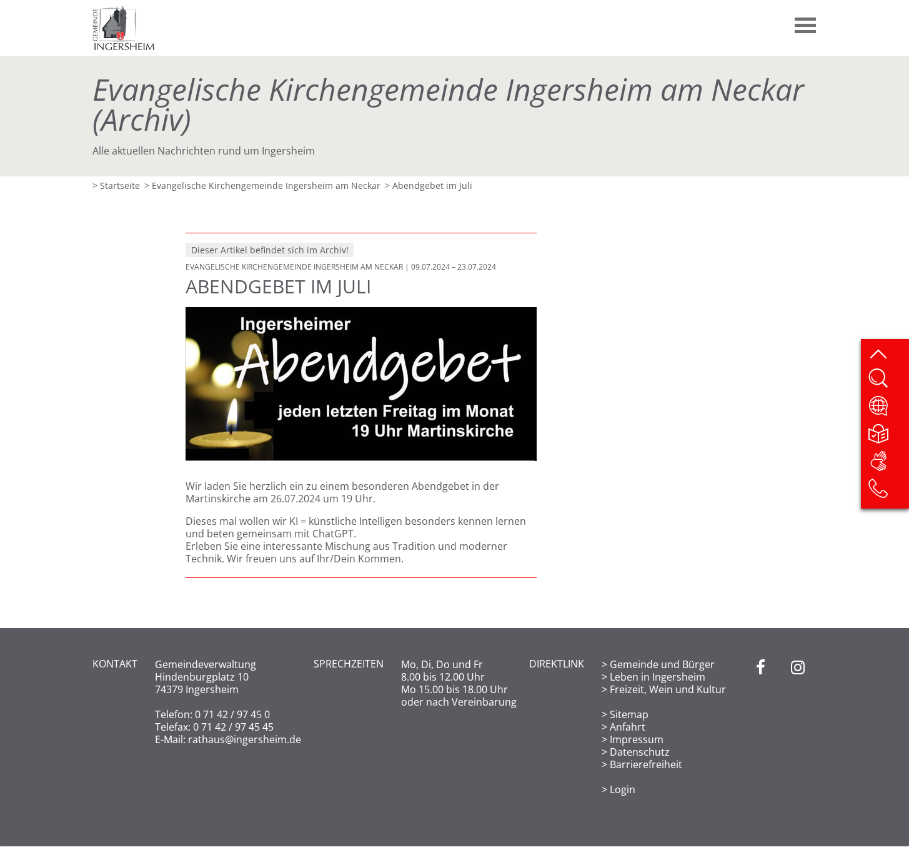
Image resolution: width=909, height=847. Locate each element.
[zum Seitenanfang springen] (888, 354)
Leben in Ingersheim (657, 677)
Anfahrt (627, 727)
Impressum (636, 739)
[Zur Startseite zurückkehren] (123, 11)
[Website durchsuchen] (888, 382)
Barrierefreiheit (646, 764)
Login (622, 789)
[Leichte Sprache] (888, 437)
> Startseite (116, 185)
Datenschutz (640, 752)
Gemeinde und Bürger (662, 664)
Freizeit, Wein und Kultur (668, 689)
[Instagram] (798, 727)
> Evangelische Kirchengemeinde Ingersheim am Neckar (262, 185)
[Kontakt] (888, 492)
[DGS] (888, 465)
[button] (806, 21)
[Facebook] (760, 727)
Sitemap (629, 714)
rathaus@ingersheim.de (244, 739)
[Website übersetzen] (888, 410)
